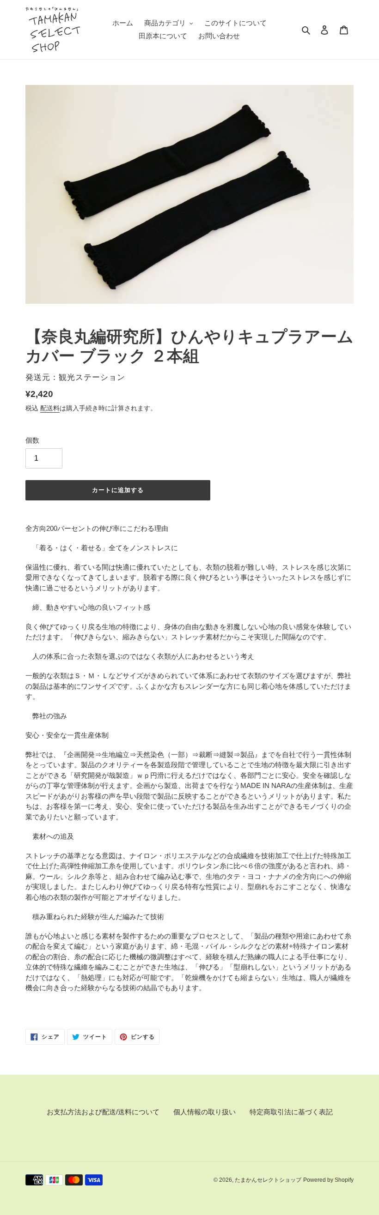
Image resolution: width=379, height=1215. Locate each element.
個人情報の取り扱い (204, 1112)
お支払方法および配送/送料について (103, 1112)
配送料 (50, 408)
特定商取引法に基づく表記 (291, 1112)
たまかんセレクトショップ (268, 1180)
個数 (32, 440)
